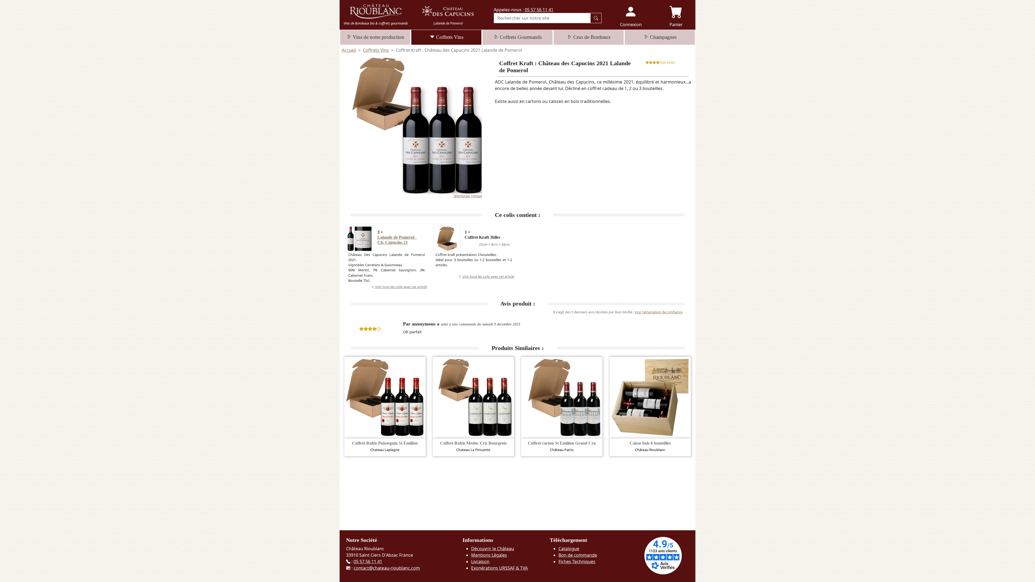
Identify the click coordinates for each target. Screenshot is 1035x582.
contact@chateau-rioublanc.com (387, 568)
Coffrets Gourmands (520, 37)
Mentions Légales (489, 555)
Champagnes (662, 37)
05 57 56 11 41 (539, 10)
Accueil (349, 50)
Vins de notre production (377, 37)
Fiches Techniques (576, 561)
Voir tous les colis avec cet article (400, 286)
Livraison (480, 561)
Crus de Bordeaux (591, 37)
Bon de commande (577, 555)
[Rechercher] (596, 18)
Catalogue (568, 549)
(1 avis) (668, 63)
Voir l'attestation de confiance (658, 312)
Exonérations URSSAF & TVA (499, 568)
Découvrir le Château (492, 549)
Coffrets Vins (449, 37)
